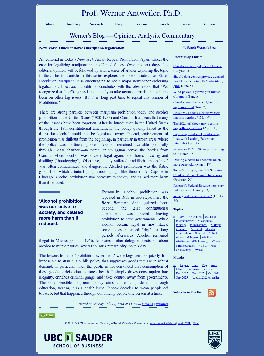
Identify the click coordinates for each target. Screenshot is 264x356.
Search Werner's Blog (201, 47)
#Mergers (193, 237)
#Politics (162, 303)
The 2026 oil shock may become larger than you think (196, 125)
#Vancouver (183, 249)
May (204, 265)
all (174, 216)
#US (213, 245)
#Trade (216, 241)
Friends (163, 24)
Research (96, 24)
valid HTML (184, 323)
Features (141, 24)
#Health (147, 303)
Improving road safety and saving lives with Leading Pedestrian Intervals (196, 138)
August (184, 265)
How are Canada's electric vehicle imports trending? (196, 115)
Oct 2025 (214, 273)
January (207, 269)
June (195, 265)
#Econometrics (185, 221)
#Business (195, 216)
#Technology (200, 241)
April (214, 265)
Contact (186, 24)
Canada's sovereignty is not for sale (197, 66)
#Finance (181, 229)
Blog (118, 24)
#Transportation (185, 245)
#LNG (213, 233)
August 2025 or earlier (205, 277)
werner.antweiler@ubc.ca (163, 323)
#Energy (181, 225)
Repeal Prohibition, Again (128, 59)
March (180, 269)
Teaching (73, 24)
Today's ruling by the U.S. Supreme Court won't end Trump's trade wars (197, 172)
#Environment (198, 225)
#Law (179, 237)
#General (196, 229)
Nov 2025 (198, 273)
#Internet (199, 233)
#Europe (216, 225)
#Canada (210, 216)
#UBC (203, 245)
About (50, 24)
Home (196, 323)
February (193, 269)
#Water (198, 249)
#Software (182, 241)
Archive (209, 24)
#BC (182, 216)
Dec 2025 (182, 273)
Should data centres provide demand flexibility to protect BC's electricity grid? (198, 81)
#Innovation (183, 233)
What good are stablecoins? (192, 196)
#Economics (205, 221)
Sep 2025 (182, 277)
